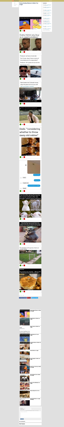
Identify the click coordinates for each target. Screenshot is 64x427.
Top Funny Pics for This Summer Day (47, 15)
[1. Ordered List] (27, 410)
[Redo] (22, 410)
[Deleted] (25, 410)
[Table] (33, 410)
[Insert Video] (32, 410)
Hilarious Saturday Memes (46, 21)
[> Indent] (30, 410)
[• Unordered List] (26, 410)
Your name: (21, 408)
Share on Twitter (35, 297)
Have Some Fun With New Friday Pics (47, 7)
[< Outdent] (28, 410)
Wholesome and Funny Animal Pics (47, 5)
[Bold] (23, 410)
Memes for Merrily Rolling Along (47, 18)
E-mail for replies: (22, 409)
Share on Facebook (23, 297)
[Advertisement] (47, 42)
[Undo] (20, 410)
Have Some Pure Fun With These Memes (47, 10)
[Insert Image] (31, 410)
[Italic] (24, 410)
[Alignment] (36, 410)
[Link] (34, 410)
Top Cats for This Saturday (47, 13)
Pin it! (29, 297)
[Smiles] (37, 410)
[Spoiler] (35, 410)
